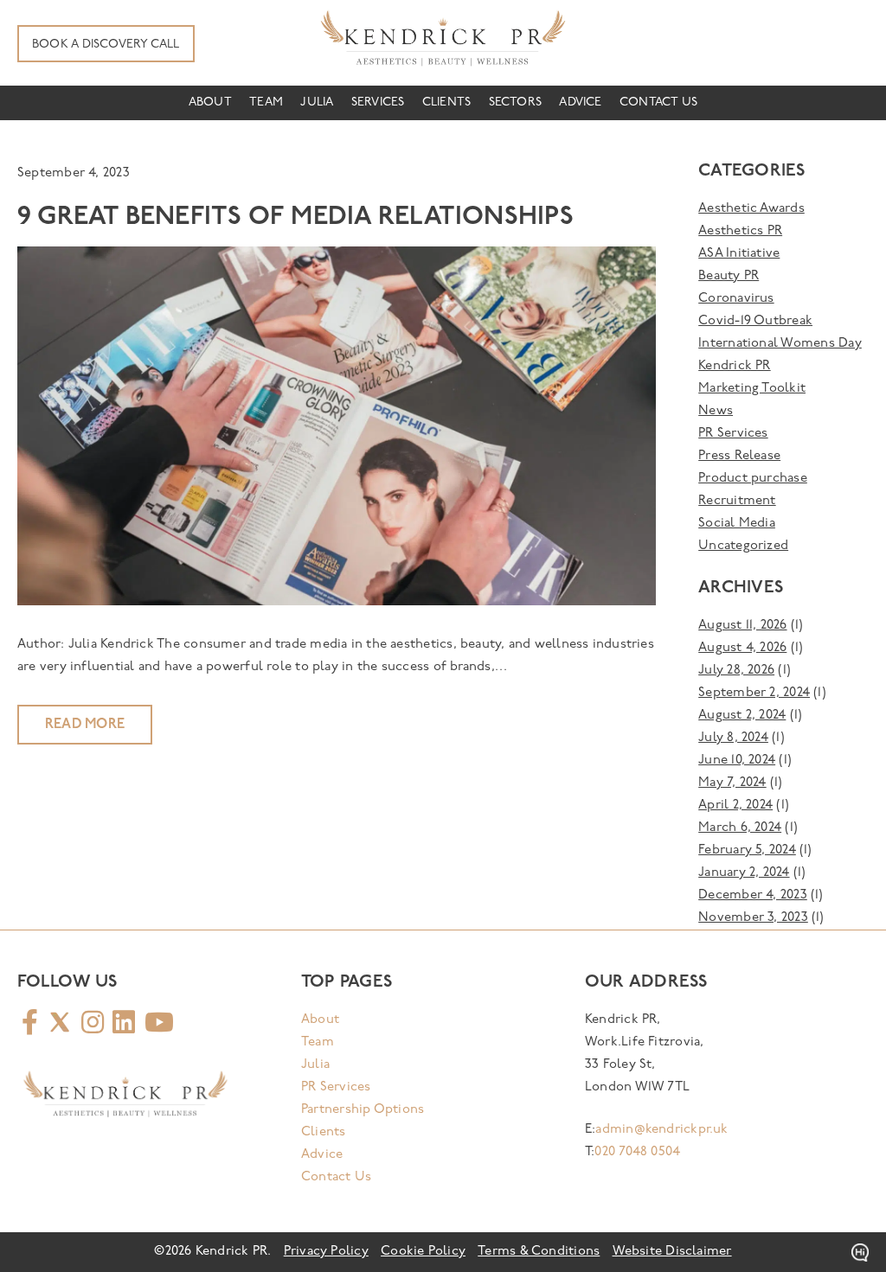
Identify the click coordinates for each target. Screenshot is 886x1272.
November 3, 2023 (753, 917)
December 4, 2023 (752, 895)
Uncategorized (743, 546)
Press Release (739, 456)
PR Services (732, 433)
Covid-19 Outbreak (755, 321)
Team (266, 102)
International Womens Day (780, 343)
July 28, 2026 (736, 670)
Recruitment (736, 501)
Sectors (516, 102)
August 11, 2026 (742, 625)
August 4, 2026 (742, 648)
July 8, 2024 (733, 738)
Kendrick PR (734, 366)
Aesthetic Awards (751, 208)
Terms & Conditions (539, 1251)
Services (378, 102)
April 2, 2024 (735, 805)
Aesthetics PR (740, 231)
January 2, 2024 (743, 872)
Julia (316, 102)
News (715, 411)
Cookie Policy (423, 1251)
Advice (580, 102)
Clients (447, 102)
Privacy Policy (326, 1251)
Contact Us (658, 102)
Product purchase (752, 478)
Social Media (736, 523)
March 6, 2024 (739, 827)
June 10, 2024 (736, 760)
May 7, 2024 (732, 783)
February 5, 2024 (747, 850)
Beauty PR (728, 276)
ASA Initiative (739, 253)
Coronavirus (736, 298)
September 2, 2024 (754, 693)
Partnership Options (362, 1109)
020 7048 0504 (637, 1152)
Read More (85, 725)
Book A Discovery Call (106, 44)
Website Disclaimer (672, 1251)
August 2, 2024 (742, 715)
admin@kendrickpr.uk (661, 1129)
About (210, 102)
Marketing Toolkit (752, 388)
